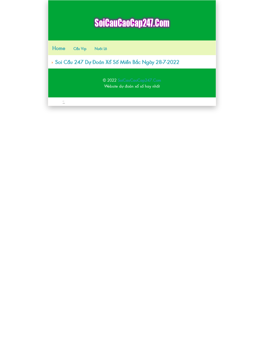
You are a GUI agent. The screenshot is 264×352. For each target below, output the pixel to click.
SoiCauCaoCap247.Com (139, 80)
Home (58, 48)
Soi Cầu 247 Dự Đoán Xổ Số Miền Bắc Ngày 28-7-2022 (117, 61)
